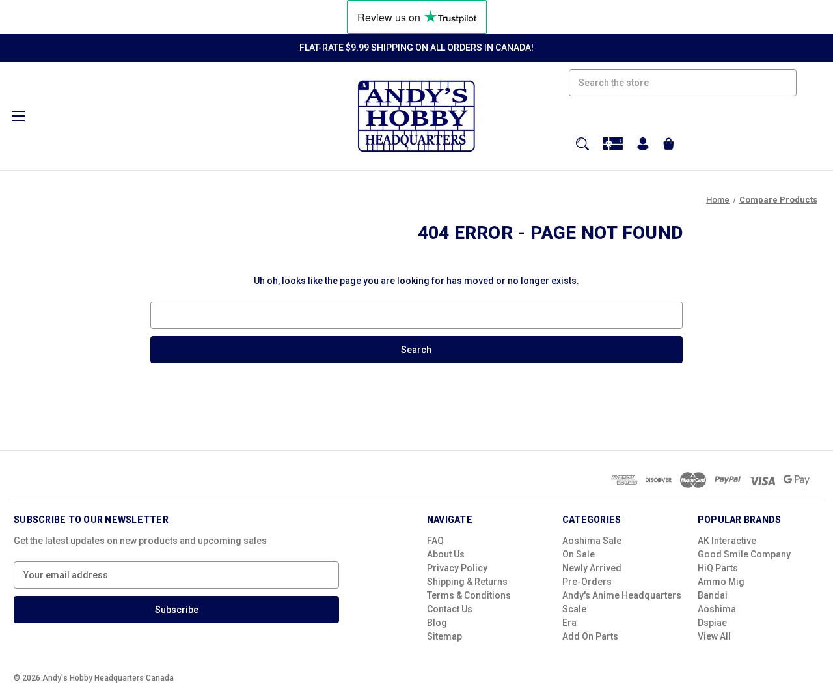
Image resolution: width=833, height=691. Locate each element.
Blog (437, 622)
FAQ (435, 540)
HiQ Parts (718, 568)
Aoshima (717, 609)
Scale (574, 609)
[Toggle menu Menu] (18, 116)
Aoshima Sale (591, 540)
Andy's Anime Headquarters (621, 595)
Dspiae (712, 622)
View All (714, 636)
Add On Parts (590, 636)
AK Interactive (727, 540)
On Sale (578, 554)
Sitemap (444, 636)
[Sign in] (643, 145)
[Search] (582, 144)
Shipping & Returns (467, 581)
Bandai (713, 595)
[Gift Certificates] (613, 143)
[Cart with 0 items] (668, 145)
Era (569, 622)
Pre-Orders (587, 581)
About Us (446, 554)
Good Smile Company (744, 554)
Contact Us (449, 609)
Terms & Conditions (469, 595)
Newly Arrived (591, 568)
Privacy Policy (457, 568)
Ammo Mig (721, 581)
